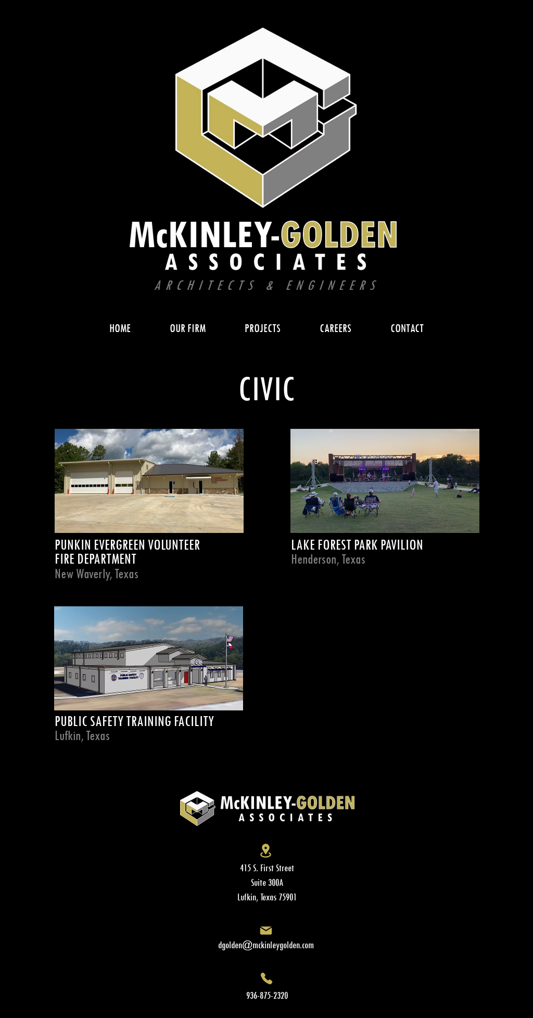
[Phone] (266, 978)
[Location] (265, 851)
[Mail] (265, 930)
